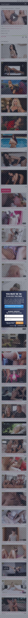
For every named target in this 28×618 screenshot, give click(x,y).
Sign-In (20, 323)
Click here (8, 323)
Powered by (12, 325)
